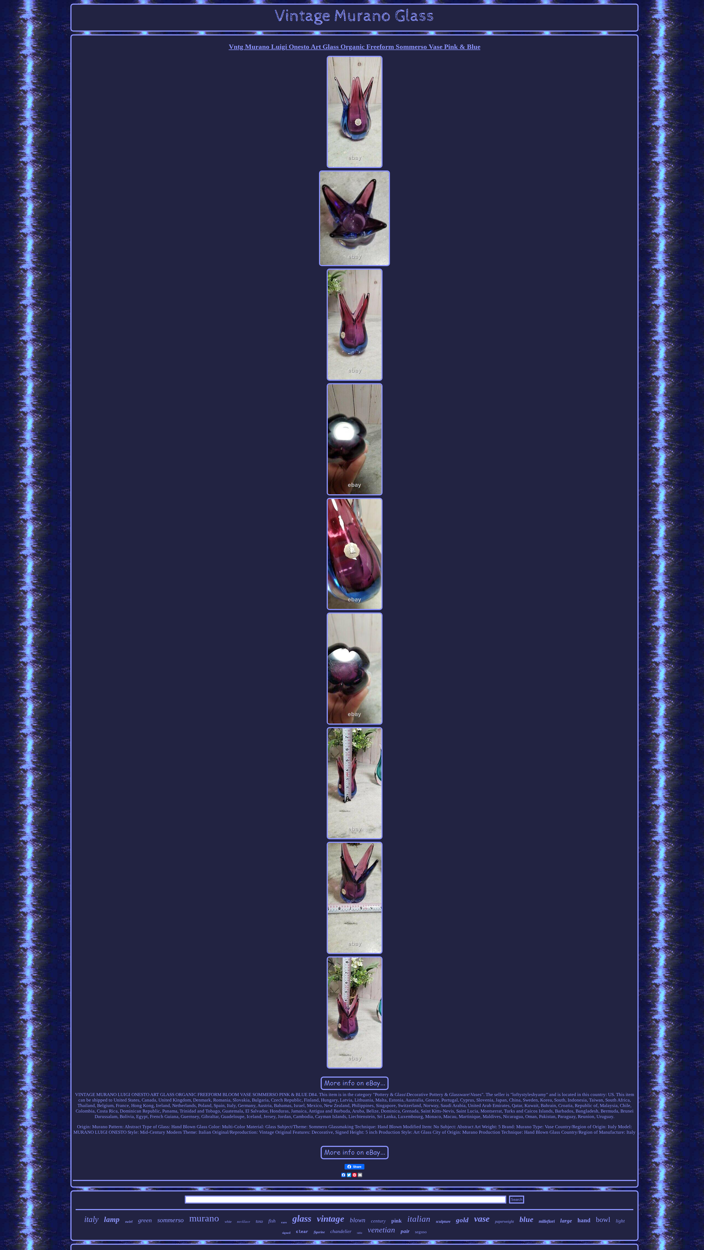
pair (405, 1231)
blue (526, 1219)
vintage (330, 1219)
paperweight (504, 1221)
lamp (112, 1219)
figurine (319, 1232)
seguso (421, 1232)
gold (462, 1220)
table (359, 1232)
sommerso (170, 1220)
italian (418, 1219)
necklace (243, 1221)
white (228, 1222)
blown (357, 1220)
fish (272, 1221)
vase (482, 1219)
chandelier (340, 1231)
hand (584, 1220)
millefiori (547, 1221)
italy (91, 1219)
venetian (381, 1229)
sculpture (443, 1221)
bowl (603, 1220)
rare (284, 1222)
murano (204, 1218)
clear (302, 1232)
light (620, 1221)
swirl (129, 1221)
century (378, 1221)
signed (286, 1232)
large (566, 1221)
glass (301, 1218)
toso (259, 1221)
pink (396, 1221)
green (145, 1220)
